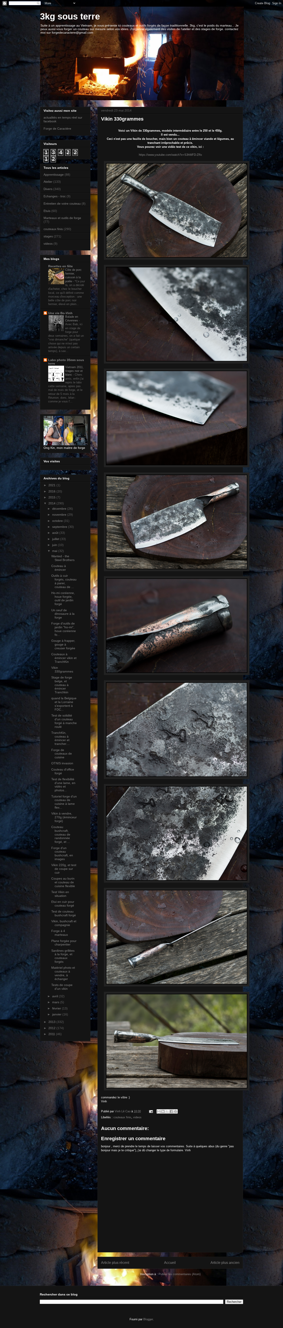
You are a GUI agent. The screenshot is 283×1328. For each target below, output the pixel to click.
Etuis (47, 211)
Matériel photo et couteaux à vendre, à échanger (63, 973)
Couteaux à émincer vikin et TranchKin (63, 657)
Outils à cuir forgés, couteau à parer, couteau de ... (63, 581)
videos (137, 1117)
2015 (52, 497)
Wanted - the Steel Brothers (63, 558)
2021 (52, 485)
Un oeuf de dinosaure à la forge (63, 613)
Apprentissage (54, 174)
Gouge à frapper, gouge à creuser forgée (63, 644)
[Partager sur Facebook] (171, 1111)
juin (55, 545)
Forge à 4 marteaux (59, 932)
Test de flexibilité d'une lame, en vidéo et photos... (63, 784)
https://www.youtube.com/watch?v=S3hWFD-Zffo (170, 154)
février (57, 1008)
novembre (59, 514)
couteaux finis (122, 1117)
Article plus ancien (224, 1263)
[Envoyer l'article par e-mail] (150, 1111)
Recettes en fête (60, 266)
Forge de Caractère (57, 128)
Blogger (148, 1319)
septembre (60, 527)
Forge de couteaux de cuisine (61, 753)
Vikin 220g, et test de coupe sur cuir (63, 868)
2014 (52, 503)
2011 (52, 1034)
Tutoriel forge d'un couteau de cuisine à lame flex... (64, 802)
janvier (57, 1014)
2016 (52, 491)
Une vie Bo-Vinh (60, 313)
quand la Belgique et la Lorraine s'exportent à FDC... (63, 703)
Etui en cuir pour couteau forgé (62, 903)
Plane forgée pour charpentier (63, 942)
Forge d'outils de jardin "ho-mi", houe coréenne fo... (63, 629)
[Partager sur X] (167, 1111)
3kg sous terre (70, 16)
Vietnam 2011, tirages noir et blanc (74, 371)
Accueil (170, 1263)
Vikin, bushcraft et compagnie (63, 923)
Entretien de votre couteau (62, 203)
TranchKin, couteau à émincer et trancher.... (60, 738)
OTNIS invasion (62, 763)
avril (55, 996)
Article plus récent (115, 1263)
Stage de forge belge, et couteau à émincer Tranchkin (61, 685)
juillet (56, 539)
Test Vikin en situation (60, 894)
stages (48, 236)
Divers (48, 189)
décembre (59, 508)
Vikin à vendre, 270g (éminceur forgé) (64, 817)
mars (56, 1002)
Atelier (48, 181)
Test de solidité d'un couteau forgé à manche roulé (64, 721)
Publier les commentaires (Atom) (180, 1274)
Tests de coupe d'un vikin (62, 986)
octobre (58, 521)
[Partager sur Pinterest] (175, 1111)
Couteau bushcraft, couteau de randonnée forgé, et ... (60, 834)
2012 (52, 1028)
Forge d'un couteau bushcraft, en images (62, 853)
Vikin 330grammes (62, 669)
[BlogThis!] (163, 1111)
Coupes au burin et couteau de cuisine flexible (63, 882)
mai (55, 551)
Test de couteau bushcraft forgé (63, 913)
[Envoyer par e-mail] (159, 1111)
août (55, 532)
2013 (52, 1022)
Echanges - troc (55, 196)
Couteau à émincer (58, 567)
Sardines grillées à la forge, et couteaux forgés (63, 956)
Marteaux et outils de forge (62, 218)
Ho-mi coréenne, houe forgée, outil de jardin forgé (63, 598)
